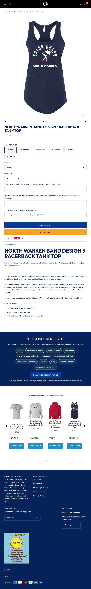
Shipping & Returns (41, 488)
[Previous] (5, 121)
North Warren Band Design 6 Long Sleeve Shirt (36, 423)
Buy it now (45, 232)
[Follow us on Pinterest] (77, 525)
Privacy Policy (38, 496)
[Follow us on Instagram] (71, 525)
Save (18, 238)
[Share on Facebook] (11, 238)
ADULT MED (40, 150)
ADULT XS (10, 150)
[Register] (37, 517)
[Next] (86, 121)
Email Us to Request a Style (45, 375)
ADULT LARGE (55, 150)
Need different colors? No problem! (20, 210)
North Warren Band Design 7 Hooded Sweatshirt (55, 424)
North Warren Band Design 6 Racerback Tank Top (74, 424)
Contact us (37, 484)
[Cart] (85, 4)
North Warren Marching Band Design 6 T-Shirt (16, 427)
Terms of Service (39, 492)
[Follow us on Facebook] (65, 525)
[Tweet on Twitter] (23, 238)
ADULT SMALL (25, 150)
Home (6, 12)
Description (10, 245)
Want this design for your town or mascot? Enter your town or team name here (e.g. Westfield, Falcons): (42, 196)
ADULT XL (70, 150)
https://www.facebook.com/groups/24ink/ (65, 298)
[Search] (10, 4)
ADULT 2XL (11, 156)
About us (37, 480)
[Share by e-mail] (26, 238)
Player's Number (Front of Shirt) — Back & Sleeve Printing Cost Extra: (32, 184)
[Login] (81, 4)
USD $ (8, 570)
